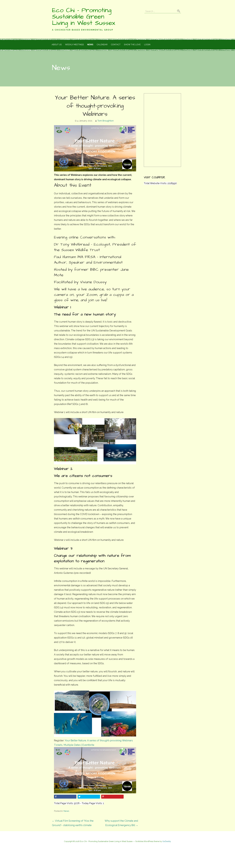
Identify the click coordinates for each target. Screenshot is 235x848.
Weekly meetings (74, 44)
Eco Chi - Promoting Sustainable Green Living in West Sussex (83, 16)
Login (147, 44)
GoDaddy (166, 841)
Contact (116, 44)
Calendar (102, 44)
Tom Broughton (105, 120)
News (90, 44)
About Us (57, 44)
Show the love (132, 44)
